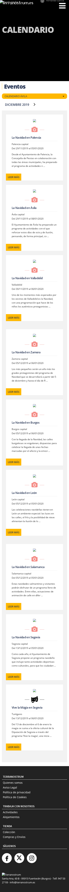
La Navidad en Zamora (26, 352)
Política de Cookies (15, 797)
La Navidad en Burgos (25, 422)
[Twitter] (19, 856)
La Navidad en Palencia (26, 137)
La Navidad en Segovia (26, 637)
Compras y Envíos (14, 837)
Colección (9, 832)
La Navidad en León (24, 493)
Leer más (13, 177)
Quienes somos (13, 782)
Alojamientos (11, 817)
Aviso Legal (10, 787)
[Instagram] (31, 856)
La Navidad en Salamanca (28, 567)
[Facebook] (7, 856)
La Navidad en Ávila (24, 208)
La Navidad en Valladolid (27, 278)
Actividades (10, 812)
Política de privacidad (16, 792)
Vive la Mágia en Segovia (27, 707)
